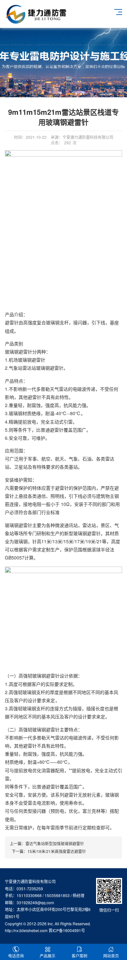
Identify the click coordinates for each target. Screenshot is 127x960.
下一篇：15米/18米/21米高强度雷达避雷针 (48, 851)
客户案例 (79, 955)
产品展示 (47, 955)
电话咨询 (16, 955)
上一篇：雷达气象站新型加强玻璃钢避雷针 (47, 843)
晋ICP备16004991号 (67, 930)
